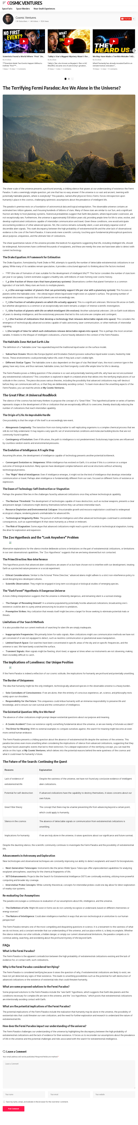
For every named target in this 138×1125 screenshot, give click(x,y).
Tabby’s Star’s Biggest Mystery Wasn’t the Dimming (69, 56)
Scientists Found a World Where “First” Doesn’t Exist (24, 56)
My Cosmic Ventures (53, 387)
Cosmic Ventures (24, 3)
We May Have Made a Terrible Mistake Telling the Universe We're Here (114, 56)
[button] (5, 3)
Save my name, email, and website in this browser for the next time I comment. (37, 1102)
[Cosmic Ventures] (8, 19)
